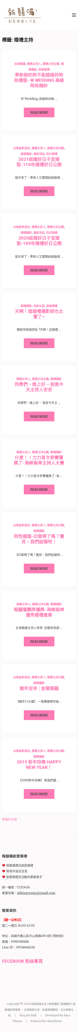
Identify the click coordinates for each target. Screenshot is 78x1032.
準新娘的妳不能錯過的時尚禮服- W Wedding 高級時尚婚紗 (39, 80)
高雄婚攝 (44, 69)
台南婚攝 (19, 63)
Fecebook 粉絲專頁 (22, 961)
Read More (39, 112)
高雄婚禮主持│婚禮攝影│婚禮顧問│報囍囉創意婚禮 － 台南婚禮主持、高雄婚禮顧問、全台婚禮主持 (40, 1009)
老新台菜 (39, 305)
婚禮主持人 (34, 63)
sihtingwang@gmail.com (36, 893)
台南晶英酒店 (21, 148)
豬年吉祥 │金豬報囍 (39, 688)
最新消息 (39, 153)
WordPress (54, 1021)
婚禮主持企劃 (51, 63)
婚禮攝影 (26, 153)
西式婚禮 (51, 153)
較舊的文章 (9, 819)
